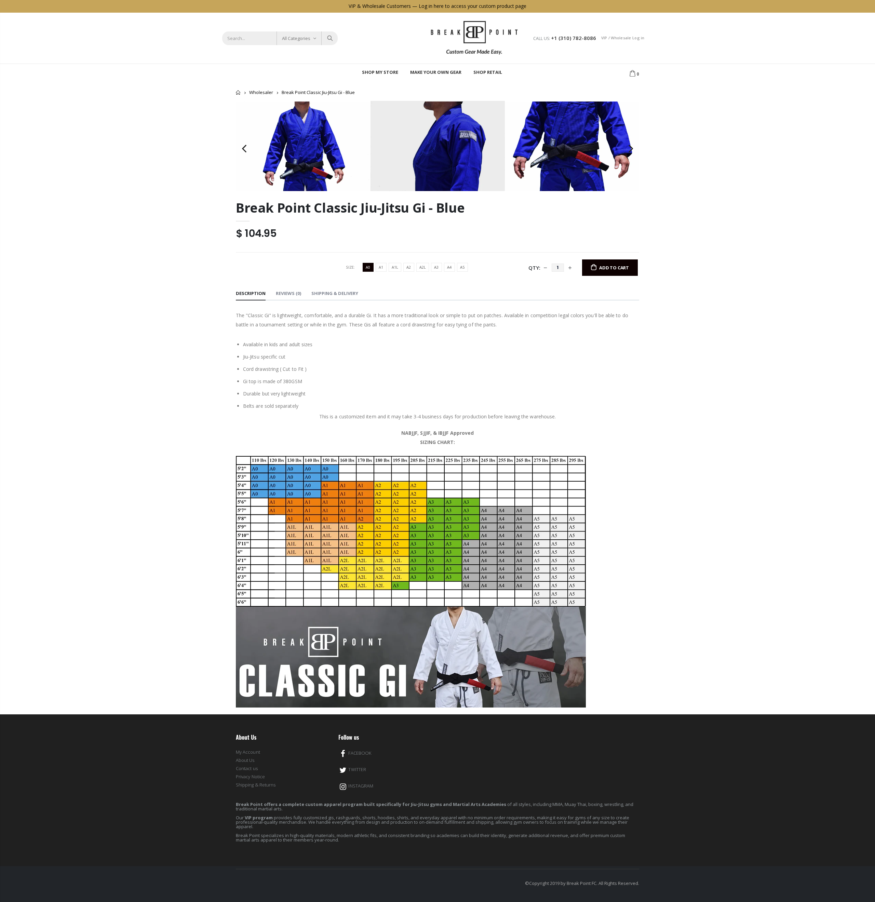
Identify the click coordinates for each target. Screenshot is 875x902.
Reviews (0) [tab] (288, 293)
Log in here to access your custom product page (472, 6)
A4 (449, 267)
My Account (248, 752)
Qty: (534, 267)
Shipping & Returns (255, 785)
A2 (408, 267)
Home (238, 92)
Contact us (247, 768)
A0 (368, 267)
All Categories (296, 38)
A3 (436, 267)
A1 (381, 267)
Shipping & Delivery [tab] (334, 293)
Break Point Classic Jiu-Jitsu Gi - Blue (350, 207)
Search (329, 38)
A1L (395, 267)
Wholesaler (261, 92)
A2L (422, 267)
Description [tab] (251, 293)
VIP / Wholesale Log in (623, 37)
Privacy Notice (250, 776)
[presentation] (244, 146)
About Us (245, 760)
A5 (462, 267)
